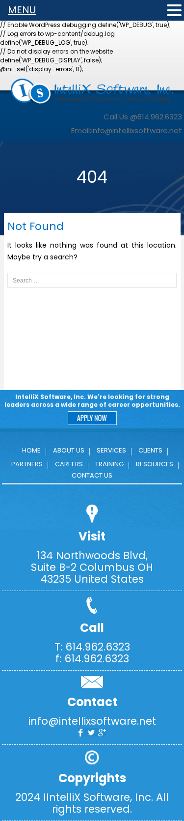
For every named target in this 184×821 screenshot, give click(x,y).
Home (31, 450)
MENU (22, 10)
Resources (154, 464)
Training (109, 464)
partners (27, 464)
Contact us (92, 475)
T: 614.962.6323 (92, 647)
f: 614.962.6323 (92, 658)
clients (150, 450)
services (111, 450)
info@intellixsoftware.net (136, 130)
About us (68, 450)
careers (69, 464)
